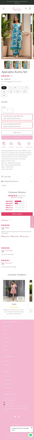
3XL (11, 91)
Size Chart (4, 102)
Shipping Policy (7, 384)
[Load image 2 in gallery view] (17, 65)
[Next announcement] (31, 2)
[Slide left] (2, 65)
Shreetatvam (10, 435)
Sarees (5, 350)
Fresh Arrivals (7, 326)
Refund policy (27, 435)
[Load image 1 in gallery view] (8, 65)
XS (4, 87)
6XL (4, 95)
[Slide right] (32, 65)
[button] (3, 8)
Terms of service (17, 437)
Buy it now (17, 137)
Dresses (5, 330)
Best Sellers (6, 338)
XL (26, 87)
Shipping (10, 81)
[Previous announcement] (3, 2)
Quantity (3, 107)
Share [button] (4, 185)
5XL (24, 91)
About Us (6, 361)
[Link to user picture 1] (5, 239)
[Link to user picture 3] (24, 239)
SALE (4, 334)
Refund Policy (7, 380)
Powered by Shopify (18, 435)
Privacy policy (8, 437)
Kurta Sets (6, 346)
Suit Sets (5, 342)
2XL (4, 91)
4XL (18, 91)
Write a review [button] (17, 214)
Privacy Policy (7, 376)
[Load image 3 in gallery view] (26, 65)
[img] (5, 225)
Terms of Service (8, 388)
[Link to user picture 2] (15, 239)
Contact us (6, 365)
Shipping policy (26, 437)
